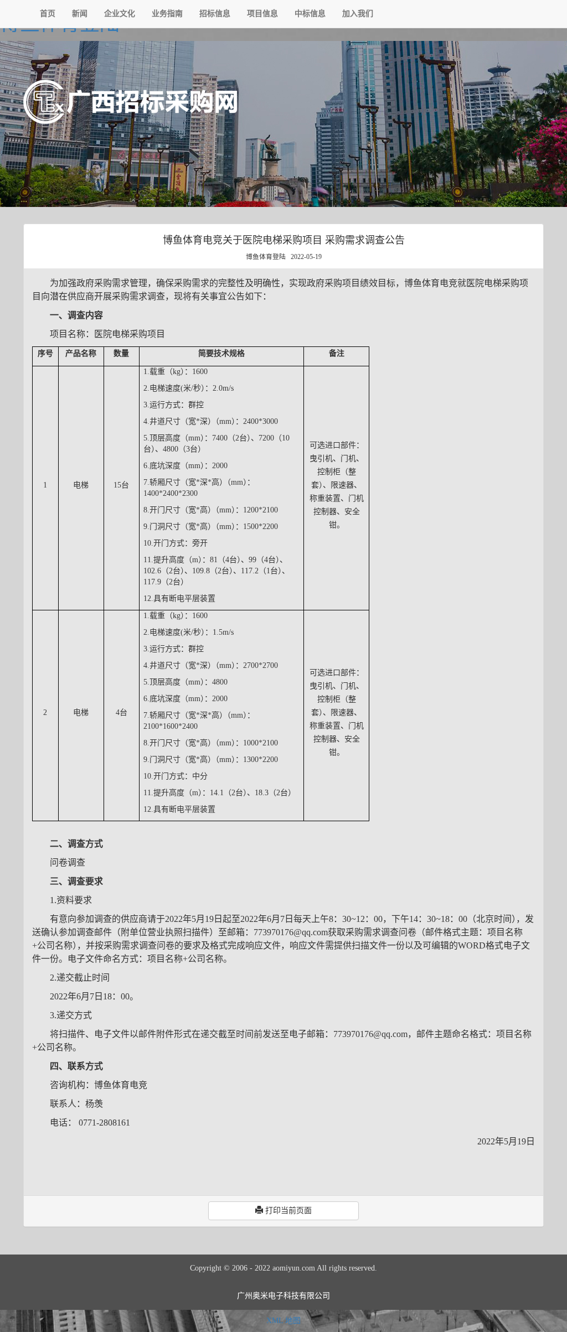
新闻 (79, 13)
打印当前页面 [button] (287, 1210)
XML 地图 (283, 1321)
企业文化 (119, 13)
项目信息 (262, 13)
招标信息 (214, 13)
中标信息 (310, 13)
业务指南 (167, 13)
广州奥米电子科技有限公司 (283, 1296)
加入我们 (357, 13)
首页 (47, 13)
